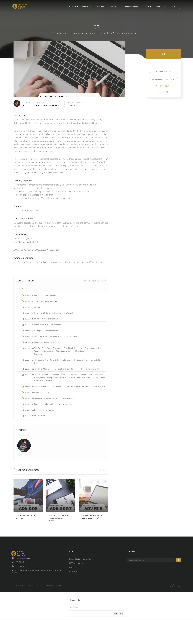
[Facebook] (160, 92)
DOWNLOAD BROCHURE (163, 79)
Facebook (166, 586)
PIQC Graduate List (76, 563)
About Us (72, 6)
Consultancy (114, 6)
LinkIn (172, 586)
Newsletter (73, 571)
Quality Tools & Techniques (48, 105)
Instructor (26, 102)
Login (173, 6)
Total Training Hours (75, 102)
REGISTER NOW (163, 71)
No (121, 613)
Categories (39, 102)
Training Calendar (131, 6)
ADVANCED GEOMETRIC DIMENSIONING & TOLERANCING (59, 518)
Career (71, 567)
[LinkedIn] (166, 92)
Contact (158, 6)
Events (146, 6)
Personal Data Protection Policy (80, 559)
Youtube (179, 586)
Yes (115, 613)
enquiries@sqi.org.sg (22, 558)
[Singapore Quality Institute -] (20, 6)
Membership (87, 6)
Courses (100, 6)
